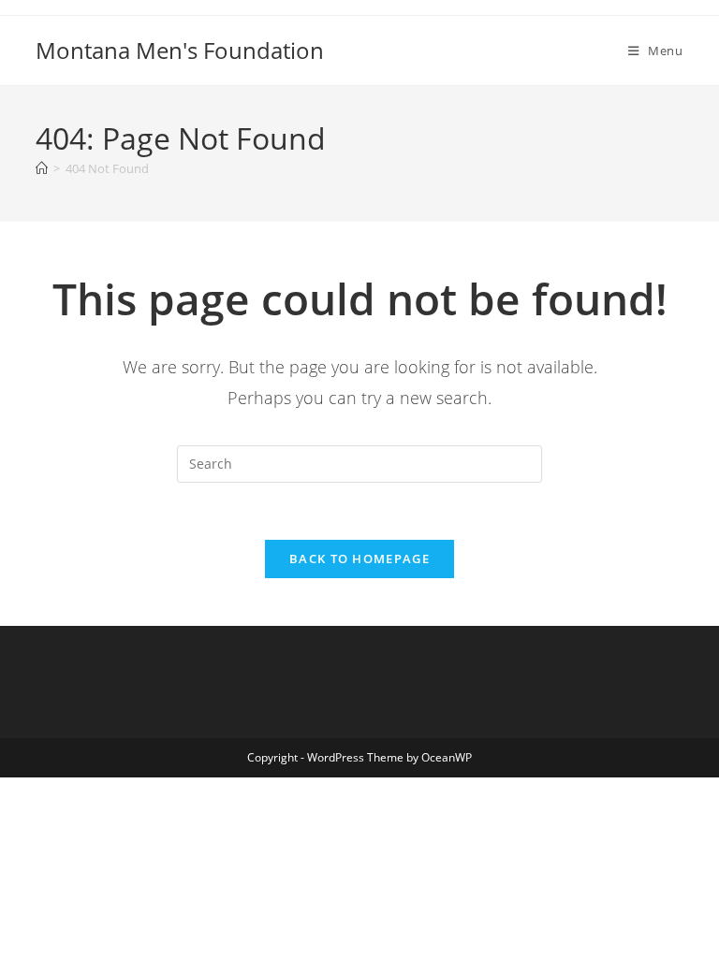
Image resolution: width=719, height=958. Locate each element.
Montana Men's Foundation (180, 50)
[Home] (42, 168)
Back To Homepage (359, 558)
